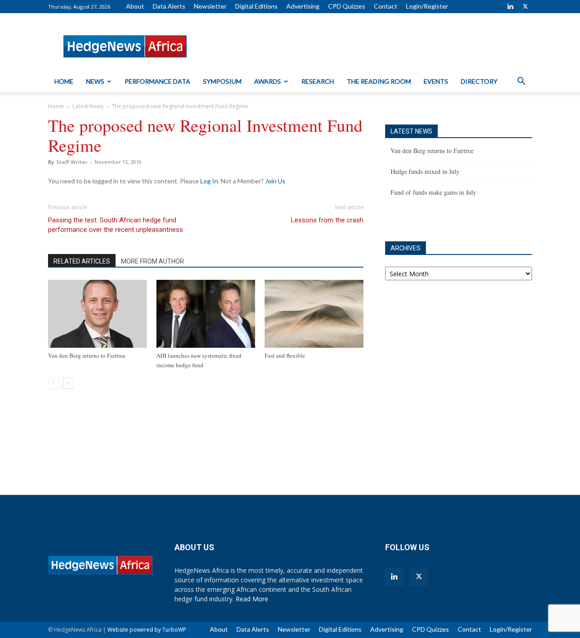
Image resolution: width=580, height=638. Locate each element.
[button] (521, 82)
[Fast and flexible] (314, 314)
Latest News (87, 106)
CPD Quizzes (346, 6)
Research (317, 81)
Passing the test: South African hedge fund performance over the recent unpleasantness (115, 225)
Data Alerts (169, 6)
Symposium (222, 81)
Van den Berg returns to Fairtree (87, 355)
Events (436, 81)
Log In (209, 181)
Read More (252, 599)
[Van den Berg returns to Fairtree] (97, 314)
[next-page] (68, 383)
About (135, 6)
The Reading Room (379, 81)
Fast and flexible (285, 355)
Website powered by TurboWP (146, 629)
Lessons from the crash (327, 220)
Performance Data (157, 81)
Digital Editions (256, 6)
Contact (385, 6)
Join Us (275, 181)
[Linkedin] (510, 6)
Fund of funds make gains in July (433, 192)
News (95, 81)
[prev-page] (53, 383)
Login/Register (427, 6)
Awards (267, 81)
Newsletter (210, 6)
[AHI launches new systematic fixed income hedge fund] (205, 314)
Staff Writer (71, 161)
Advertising (302, 6)
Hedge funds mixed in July (425, 171)
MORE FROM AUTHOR (152, 261)
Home (63, 81)
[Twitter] (525, 6)
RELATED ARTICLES (81, 261)
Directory (479, 81)
